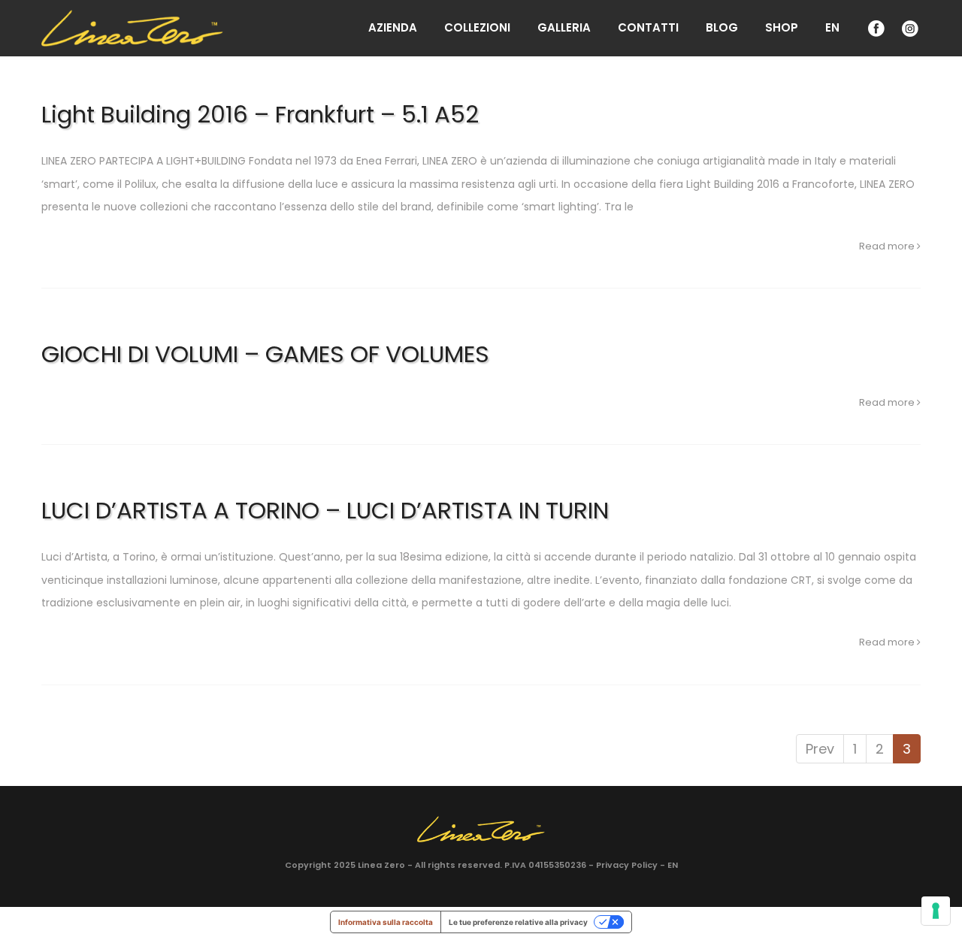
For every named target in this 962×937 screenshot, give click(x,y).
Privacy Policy (627, 865)
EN (832, 27)
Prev (820, 748)
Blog (722, 27)
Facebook (875, 28)
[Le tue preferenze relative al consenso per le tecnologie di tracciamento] (935, 910)
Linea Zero (381, 865)
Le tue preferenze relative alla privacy (518, 921)
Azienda (392, 27)
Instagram (909, 28)
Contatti (648, 27)
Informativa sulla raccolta (385, 921)
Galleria (564, 27)
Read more (888, 246)
